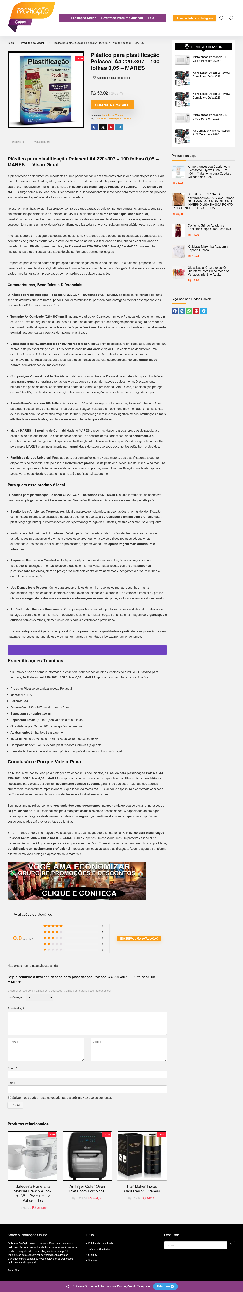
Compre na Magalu (112, 105)
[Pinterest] (196, 311)
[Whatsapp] (189, 311)
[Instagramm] (182, 311)
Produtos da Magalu (33, 43)
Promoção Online (83, 18)
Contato (92, 1260)
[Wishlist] (231, 17)
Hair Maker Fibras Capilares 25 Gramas (142, 1188)
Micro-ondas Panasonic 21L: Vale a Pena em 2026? (210, 58)
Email (12, 1083)
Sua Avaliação (17, 1008)
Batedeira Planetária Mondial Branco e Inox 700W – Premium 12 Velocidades (32, 1193)
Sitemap (92, 1254)
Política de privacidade (100, 1243)
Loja (151, 18)
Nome (12, 1068)
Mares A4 (102, 118)
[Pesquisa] (231, 1245)
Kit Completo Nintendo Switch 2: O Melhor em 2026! (211, 132)
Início (11, 43)
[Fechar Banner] (239, 1286)
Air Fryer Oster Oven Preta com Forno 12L (87, 1188)
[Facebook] (175, 311)
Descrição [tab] (18, 142)
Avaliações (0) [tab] (41, 142)
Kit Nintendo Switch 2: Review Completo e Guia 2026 (211, 74)
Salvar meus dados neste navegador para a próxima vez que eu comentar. (62, 1097)
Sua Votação (15, 997)
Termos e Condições (99, 1249)
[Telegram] (203, 311)
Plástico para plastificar (120, 118)
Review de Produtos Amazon (122, 18)
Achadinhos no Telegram (196, 18)
